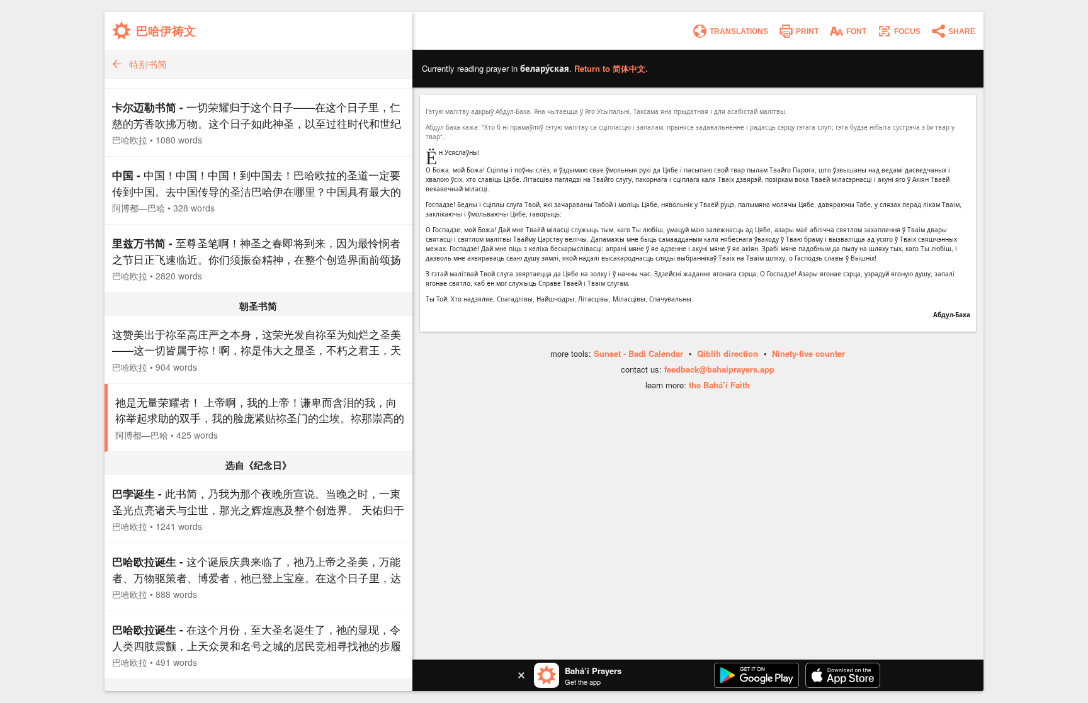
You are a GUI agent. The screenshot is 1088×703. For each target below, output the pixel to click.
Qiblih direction (727, 353)
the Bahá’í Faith (719, 385)
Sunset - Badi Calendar (638, 353)
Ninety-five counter (808, 353)
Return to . (611, 68)
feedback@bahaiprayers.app (719, 369)
